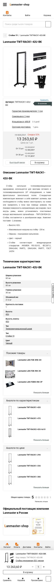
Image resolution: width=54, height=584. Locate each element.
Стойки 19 (13, 35)
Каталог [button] (7, 547)
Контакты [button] (7, 15)
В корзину (40, 162)
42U (7, 314)
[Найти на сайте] (48, 24)
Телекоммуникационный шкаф (19, 329)
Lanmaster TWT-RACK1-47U (29, 418)
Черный (9, 343)
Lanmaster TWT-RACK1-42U (29, 407)
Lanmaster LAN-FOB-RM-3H (29, 371)
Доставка (27, 547)
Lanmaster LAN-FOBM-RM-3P (30, 382)
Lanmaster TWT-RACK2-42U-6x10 (31, 429)
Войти (27, 15)
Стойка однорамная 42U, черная (30, 561)
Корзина (47, 15)
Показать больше (41, 393)
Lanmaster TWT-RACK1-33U (29, 466)
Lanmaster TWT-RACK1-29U (29, 455)
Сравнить (7, 580)
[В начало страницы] (48, 578)
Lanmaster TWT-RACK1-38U (29, 477)
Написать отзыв (41, 502)
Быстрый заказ (17, 162)
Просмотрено (37, 580)
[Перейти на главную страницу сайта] (22, 4)
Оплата (17, 547)
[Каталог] (5, 4)
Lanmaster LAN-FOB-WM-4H (29, 360)
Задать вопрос (53, 291)
